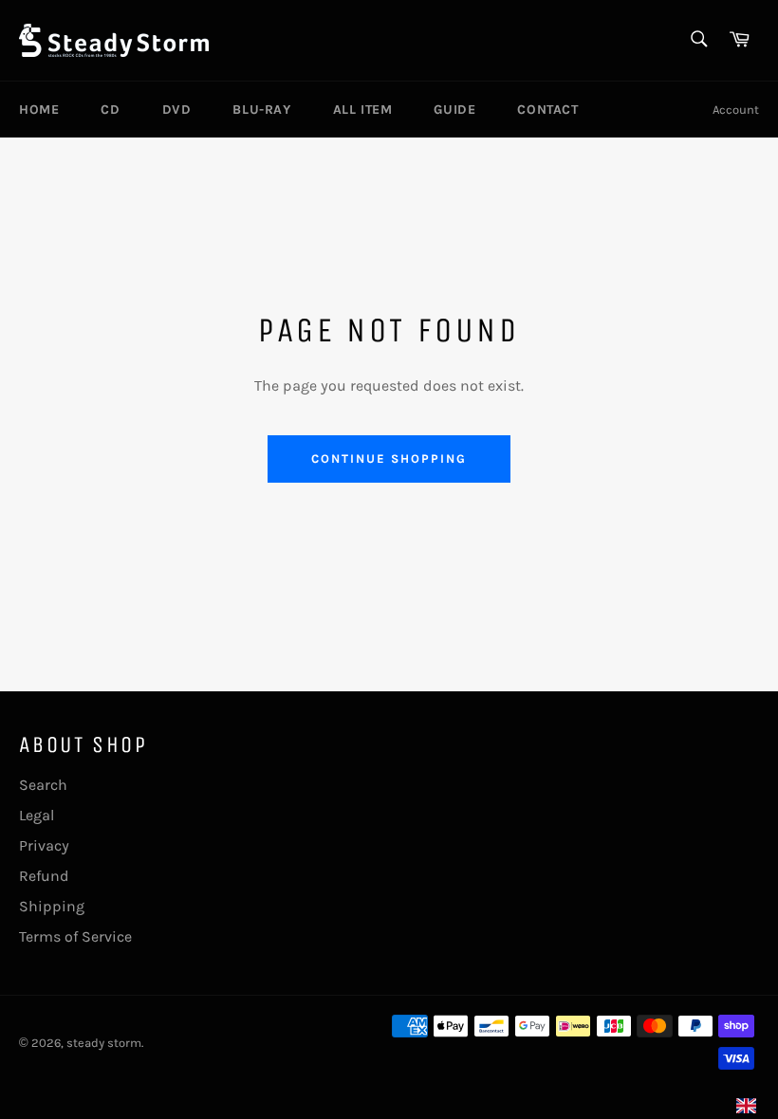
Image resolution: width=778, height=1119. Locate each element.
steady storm (103, 1043)
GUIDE (454, 109)
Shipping (51, 906)
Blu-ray (261, 109)
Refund (44, 876)
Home (39, 109)
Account (736, 109)
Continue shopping (388, 458)
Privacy (44, 845)
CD (110, 109)
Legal (36, 815)
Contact (547, 109)
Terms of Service (75, 936)
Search (43, 785)
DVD (177, 109)
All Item (363, 109)
